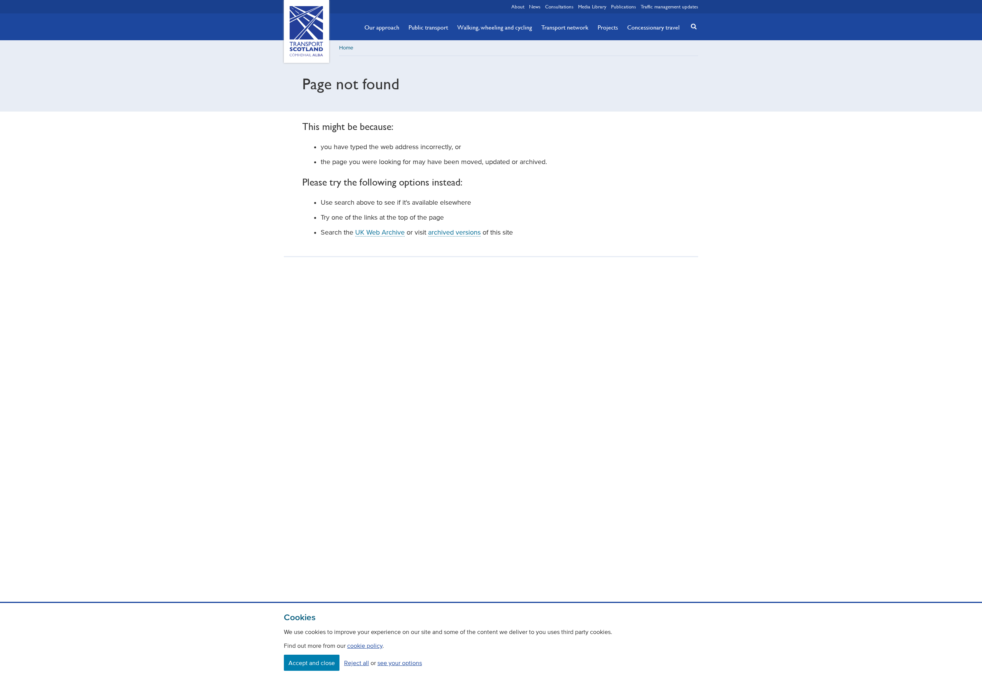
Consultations (559, 6)
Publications (623, 6)
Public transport (428, 27)
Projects (608, 27)
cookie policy (364, 645)
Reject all (356, 662)
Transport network (564, 27)
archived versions (454, 232)
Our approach (381, 27)
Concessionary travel (653, 27)
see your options (399, 662)
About (517, 6)
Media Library (592, 6)
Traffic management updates (669, 6)
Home (346, 48)
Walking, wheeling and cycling (494, 27)
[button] (691, 26)
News (534, 6)
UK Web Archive (380, 232)
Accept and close (311, 662)
